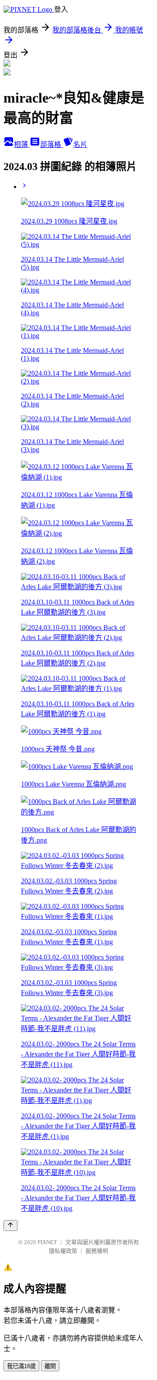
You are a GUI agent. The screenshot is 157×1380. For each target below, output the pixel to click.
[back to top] (10, 1225)
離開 (50, 1366)
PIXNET (47, 1242)
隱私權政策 (63, 1251)
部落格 (51, 144)
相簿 (22, 144)
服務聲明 (96, 1251)
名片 (80, 144)
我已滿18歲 (21, 1366)
